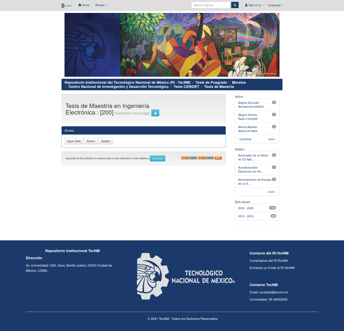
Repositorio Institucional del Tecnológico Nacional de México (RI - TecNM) (127, 82)
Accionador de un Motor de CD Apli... (253, 157)
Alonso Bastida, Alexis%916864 (248, 129)
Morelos (239, 82)
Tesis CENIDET (186, 86)
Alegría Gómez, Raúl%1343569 (248, 117)
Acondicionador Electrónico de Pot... (250, 169)
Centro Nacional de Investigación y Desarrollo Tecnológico (118, 86)
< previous (244, 139)
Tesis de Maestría (219, 86)
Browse (100, 5)
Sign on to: (255, 5)
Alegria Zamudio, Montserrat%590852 (251, 105)
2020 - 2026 (245, 208)
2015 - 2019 (245, 216)
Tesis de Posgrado (211, 82)
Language (274, 5)
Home (85, 5)
